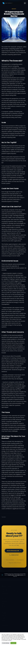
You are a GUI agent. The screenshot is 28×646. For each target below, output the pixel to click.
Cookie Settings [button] (5, 643)
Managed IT (4, 601)
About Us (4, 615)
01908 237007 (15, 555)
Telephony (4, 603)
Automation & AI (5, 608)
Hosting (3, 606)
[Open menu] (25, 3)
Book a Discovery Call (13, 550)
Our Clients (4, 618)
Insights (3, 620)
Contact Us (4, 630)
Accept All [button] (13, 643)
